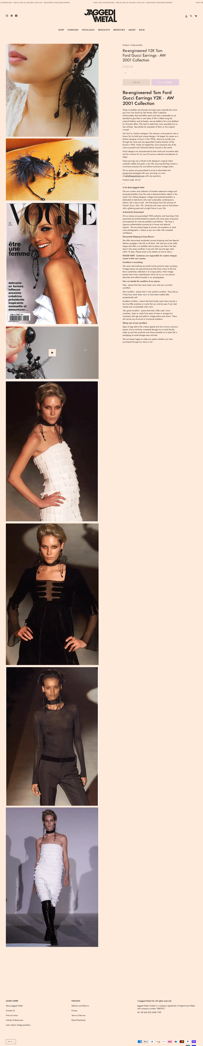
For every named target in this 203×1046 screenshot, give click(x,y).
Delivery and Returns (80, 1005)
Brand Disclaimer (79, 1020)
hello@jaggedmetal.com (135, 176)
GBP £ (10, 1041)
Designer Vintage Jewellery (132, 45)
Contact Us (10, 1010)
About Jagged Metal (14, 1005)
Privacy (74, 1010)
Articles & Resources (14, 1020)
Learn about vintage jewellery (18, 1024)
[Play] (52, 352)
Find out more (12, 1015)
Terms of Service (78, 1015)
